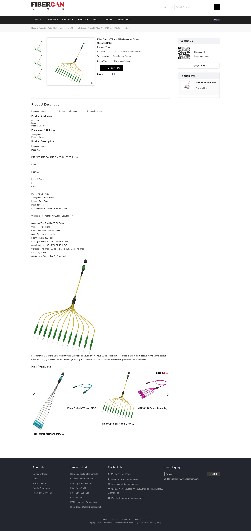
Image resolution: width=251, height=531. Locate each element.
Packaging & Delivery (68, 111)
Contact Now (199, 65)
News (95, 19)
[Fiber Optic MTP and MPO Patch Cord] (83, 387)
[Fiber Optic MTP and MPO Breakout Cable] (118, 395)
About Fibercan (40, 483)
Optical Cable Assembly (57, 28)
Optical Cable (76, 497)
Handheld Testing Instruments (84, 473)
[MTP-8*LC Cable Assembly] (152, 387)
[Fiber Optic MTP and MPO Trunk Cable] (187, 85)
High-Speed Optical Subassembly (86, 506)
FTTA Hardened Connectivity (83, 502)
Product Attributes (38, 111)
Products (51, 19)
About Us (82, 19)
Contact (108, 19)
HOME (38, 19)
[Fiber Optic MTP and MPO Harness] (48, 400)
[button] (38, 39)
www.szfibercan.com (189, 478)
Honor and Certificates (43, 492)
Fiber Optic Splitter (79, 487)
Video (35, 478)
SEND (213, 474)
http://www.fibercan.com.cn (131, 497)
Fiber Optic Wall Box (79, 492)
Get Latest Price (104, 42)
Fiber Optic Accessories (81, 483)
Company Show (40, 473)
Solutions (66, 19)
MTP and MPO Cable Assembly (83, 28)
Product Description (95, 111)
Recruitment (124, 19)
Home (33, 28)
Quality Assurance (41, 487)
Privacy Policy (155, 522)
